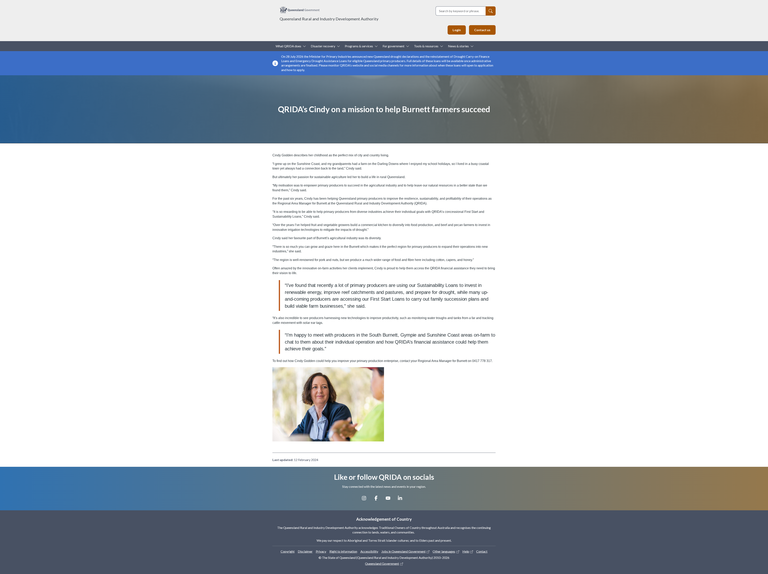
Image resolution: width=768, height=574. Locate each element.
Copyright (288, 551)
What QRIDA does (288, 46)
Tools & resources (426, 46)
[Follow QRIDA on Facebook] (378, 499)
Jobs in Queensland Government (403, 551)
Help (465, 551)
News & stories (458, 46)
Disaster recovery (323, 46)
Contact (481, 551)
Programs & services (359, 46)
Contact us (482, 30)
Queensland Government (382, 563)
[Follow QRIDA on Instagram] (366, 499)
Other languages (444, 551)
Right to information (343, 551)
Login (457, 30)
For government (393, 46)
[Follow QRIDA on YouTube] (390, 499)
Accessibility (369, 551)
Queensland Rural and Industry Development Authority (329, 18)
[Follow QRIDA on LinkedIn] (402, 499)
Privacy (321, 551)
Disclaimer (305, 551)
